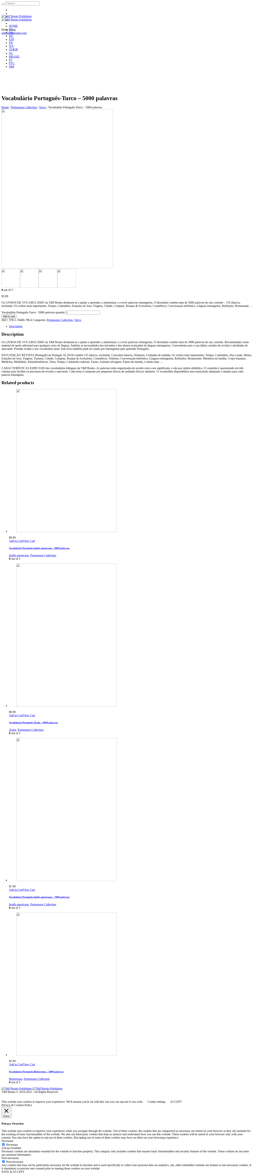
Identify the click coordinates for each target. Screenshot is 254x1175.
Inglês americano (19, 555)
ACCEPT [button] (176, 1101)
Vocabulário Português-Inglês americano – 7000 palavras (39, 897)
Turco (42, 107)
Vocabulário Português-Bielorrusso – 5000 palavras (36, 1071)
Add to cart (9, 316)
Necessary (12, 1144)
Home (5, 107)
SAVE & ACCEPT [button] (12, 1171)
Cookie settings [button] (156, 1101)
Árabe (12, 729)
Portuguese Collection (24, 107)
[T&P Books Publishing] (16, 18)
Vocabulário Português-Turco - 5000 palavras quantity (33, 312)
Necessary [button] (7, 1140)
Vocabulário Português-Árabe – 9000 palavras (33, 722)
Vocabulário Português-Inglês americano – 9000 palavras (39, 548)
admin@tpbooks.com (14, 33)
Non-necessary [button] (10, 1158)
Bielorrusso (15, 1078)
